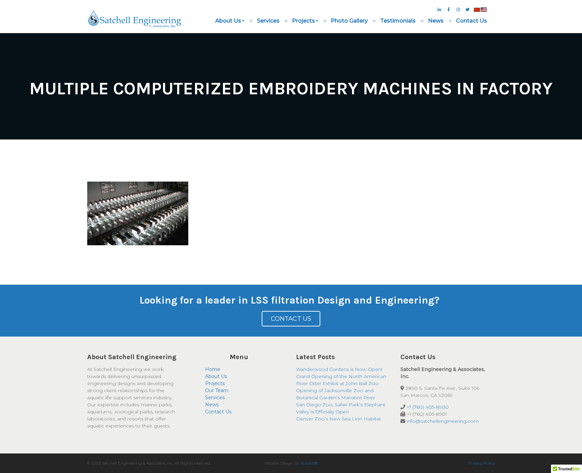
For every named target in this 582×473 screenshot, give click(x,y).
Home (212, 369)
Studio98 (309, 463)
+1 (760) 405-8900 (428, 407)
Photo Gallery (349, 21)
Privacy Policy (481, 463)
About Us (228, 21)
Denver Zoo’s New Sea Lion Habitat (338, 419)
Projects (303, 21)
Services (268, 21)
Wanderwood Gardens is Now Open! (339, 369)
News (436, 21)
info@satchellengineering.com (443, 421)
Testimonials (398, 21)
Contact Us (471, 21)
